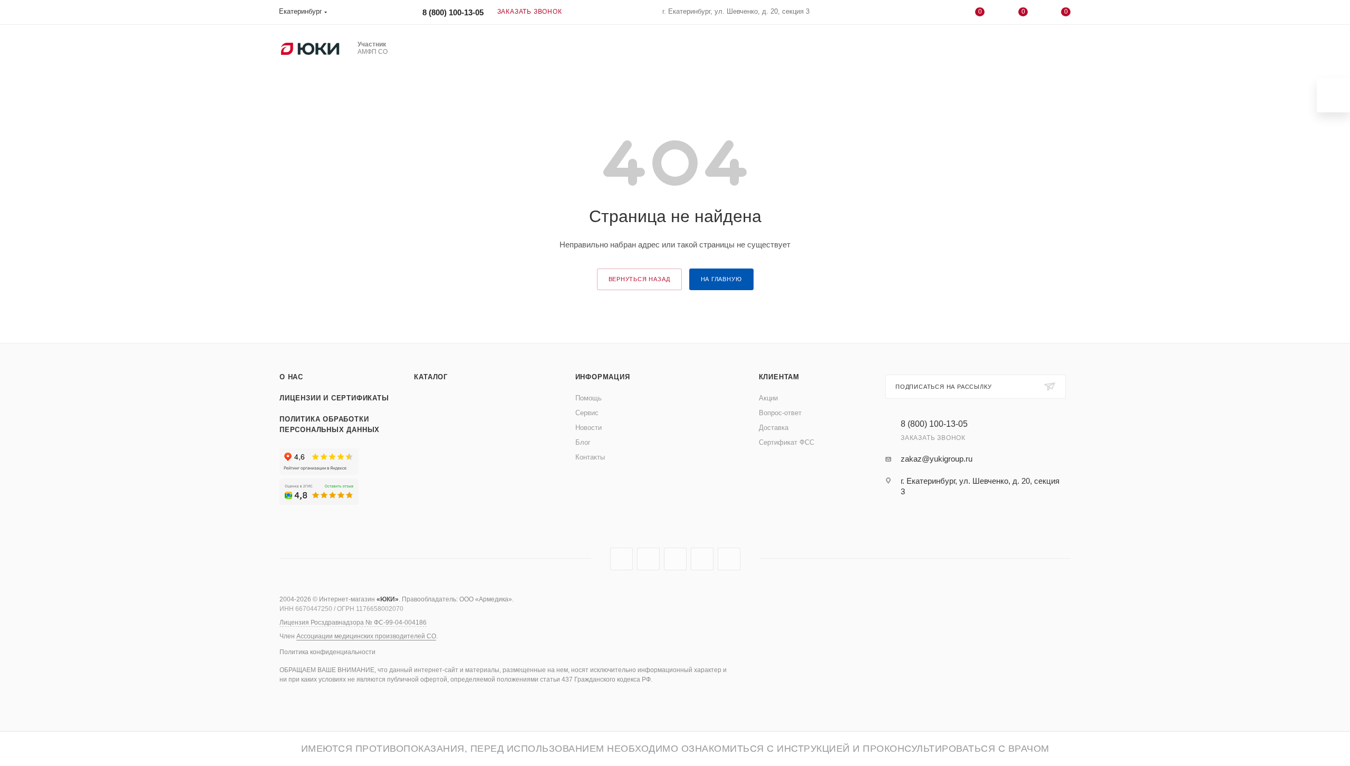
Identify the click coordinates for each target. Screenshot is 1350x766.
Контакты (590, 457)
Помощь (588, 398)
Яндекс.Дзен (729, 559)
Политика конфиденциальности (327, 652)
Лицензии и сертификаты (334, 398)
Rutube (648, 559)
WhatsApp (702, 559)
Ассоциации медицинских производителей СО (366, 636)
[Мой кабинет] (937, 14)
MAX (675, 559)
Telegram (621, 559)
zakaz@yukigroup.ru (936, 458)
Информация (602, 377)
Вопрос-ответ (780, 413)
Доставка (773, 428)
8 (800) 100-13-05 (453, 12)
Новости (588, 428)
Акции (768, 398)
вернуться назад (639, 279)
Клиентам (779, 377)
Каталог (431, 377)
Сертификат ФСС (786, 442)
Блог (583, 442)
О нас (291, 377)
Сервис (587, 413)
